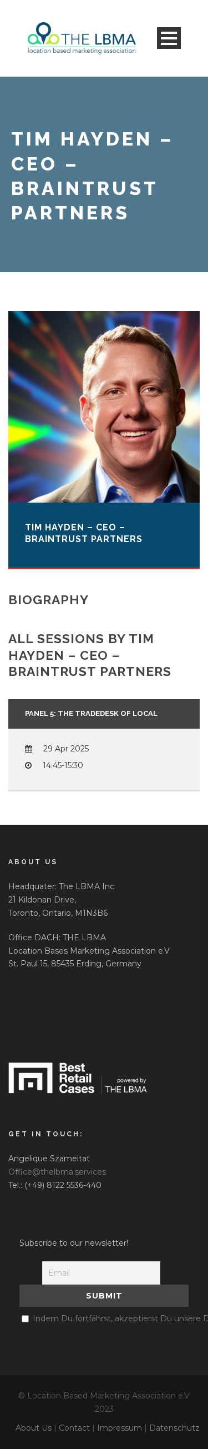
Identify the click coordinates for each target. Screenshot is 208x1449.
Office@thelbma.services (57, 1172)
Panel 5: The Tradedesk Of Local (91, 713)
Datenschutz (174, 1428)
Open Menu (169, 38)
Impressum (119, 1428)
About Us (34, 1428)
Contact (74, 1428)
